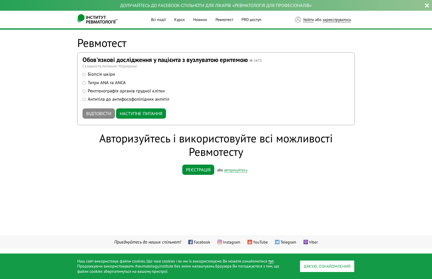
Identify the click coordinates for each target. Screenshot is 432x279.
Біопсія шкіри (101, 74)
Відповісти (98, 113)
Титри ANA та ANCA (107, 82)
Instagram (231, 242)
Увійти (308, 19)
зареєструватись (336, 19)
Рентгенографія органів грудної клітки (126, 91)
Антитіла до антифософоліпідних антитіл (128, 99)
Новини (200, 19)
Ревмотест (224, 19)
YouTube (260, 242)
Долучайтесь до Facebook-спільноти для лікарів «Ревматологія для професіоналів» (216, 5)
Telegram (288, 242)
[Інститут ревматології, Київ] (97, 19)
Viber (313, 242)
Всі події (158, 19)
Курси (179, 19)
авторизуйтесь (236, 170)
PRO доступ (252, 19)
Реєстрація (198, 170)
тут (271, 261)
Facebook (202, 242)
